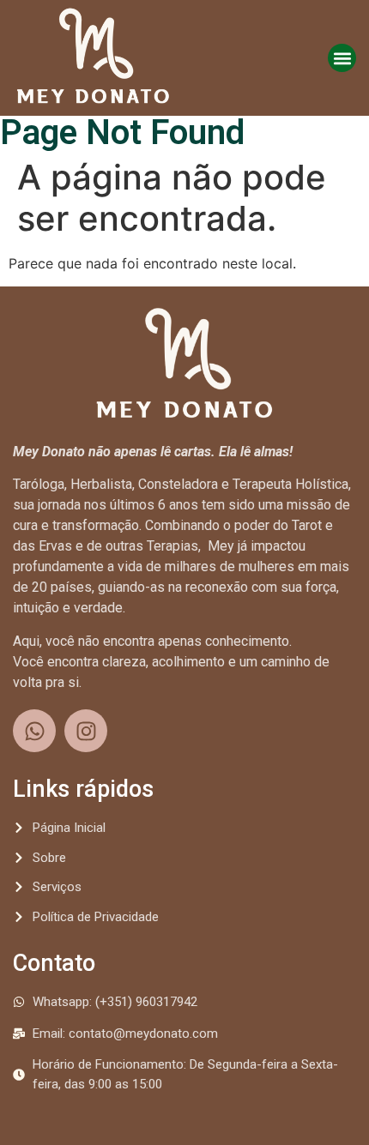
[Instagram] (85, 730)
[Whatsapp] (34, 730)
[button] (342, 58)
